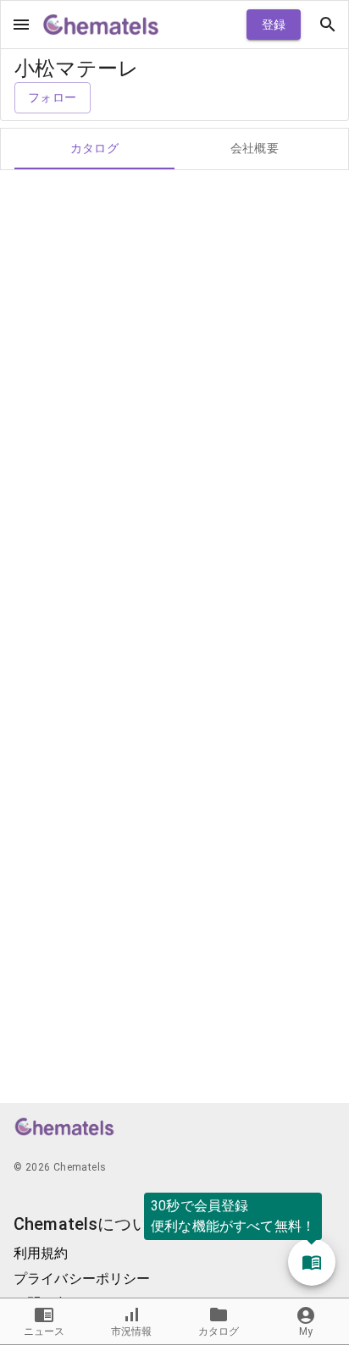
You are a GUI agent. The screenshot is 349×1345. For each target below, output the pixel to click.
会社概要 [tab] (255, 148)
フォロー (52, 97)
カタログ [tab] (94, 148)
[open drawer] (21, 24)
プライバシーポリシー (82, 1279)
